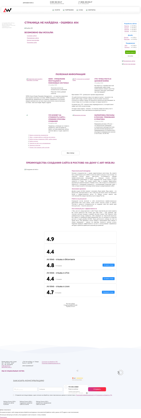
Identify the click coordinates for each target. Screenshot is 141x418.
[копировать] (35, 3)
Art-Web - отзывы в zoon (58, 286)
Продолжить (3, 417)
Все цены (130, 55)
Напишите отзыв (108, 292)
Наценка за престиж (34, 145)
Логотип (126, 37)
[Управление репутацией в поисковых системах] (37, 80)
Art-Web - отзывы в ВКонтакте (61, 259)
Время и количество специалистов (38, 135)
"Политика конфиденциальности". (51, 363)
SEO (126, 45)
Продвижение (130, 43)
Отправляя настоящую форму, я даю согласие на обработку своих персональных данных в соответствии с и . (63, 395)
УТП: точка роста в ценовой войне (102, 80)
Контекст (127, 47)
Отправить (97, 389)
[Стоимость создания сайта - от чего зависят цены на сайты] (27, 115)
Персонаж (127, 39)
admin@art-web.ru (28, 2)
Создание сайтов (32, 35)
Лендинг (126, 31)
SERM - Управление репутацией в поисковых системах (58, 81)
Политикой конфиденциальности (85, 395)
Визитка (126, 26)
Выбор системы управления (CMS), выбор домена (43, 139)
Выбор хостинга (33, 141)
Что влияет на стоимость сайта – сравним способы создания (57, 118)
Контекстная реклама (33, 40)
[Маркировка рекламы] (79, 115)
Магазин (126, 29)
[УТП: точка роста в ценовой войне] (83, 80)
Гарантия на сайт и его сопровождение (40, 143)
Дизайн (130, 35)
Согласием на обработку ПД (104, 395)
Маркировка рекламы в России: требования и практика (104, 117)
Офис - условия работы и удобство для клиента (42, 137)
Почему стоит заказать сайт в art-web (39, 147)
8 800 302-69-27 (56, 2)
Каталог (126, 27)
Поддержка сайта (32, 42)
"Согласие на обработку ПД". (50, 361)
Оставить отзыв (108, 265)
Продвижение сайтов (33, 38)
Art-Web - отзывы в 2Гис (58, 273)
